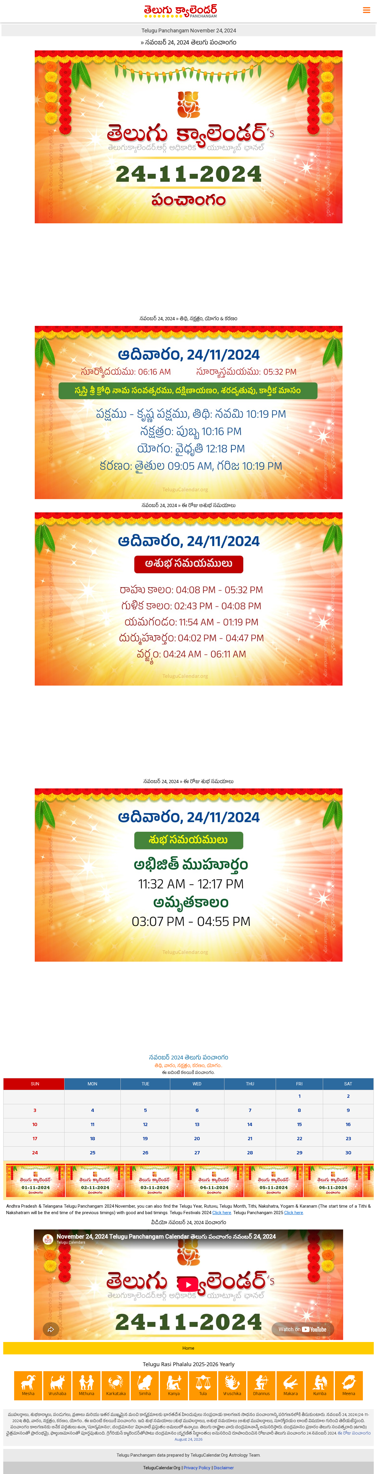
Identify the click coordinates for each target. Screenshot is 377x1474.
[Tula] (203, 1387)
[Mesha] (28, 1387)
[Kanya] (174, 1387)
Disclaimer (224, 1467)
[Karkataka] (116, 1387)
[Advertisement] (188, 268)
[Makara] (291, 1387)
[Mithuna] (86, 1387)
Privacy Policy (197, 1467)
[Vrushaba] (57, 1387)
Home (188, 1348)
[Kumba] (320, 1387)
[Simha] (145, 1387)
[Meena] (349, 1387)
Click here (221, 1212)
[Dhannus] (261, 1387)
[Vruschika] (232, 1387)
